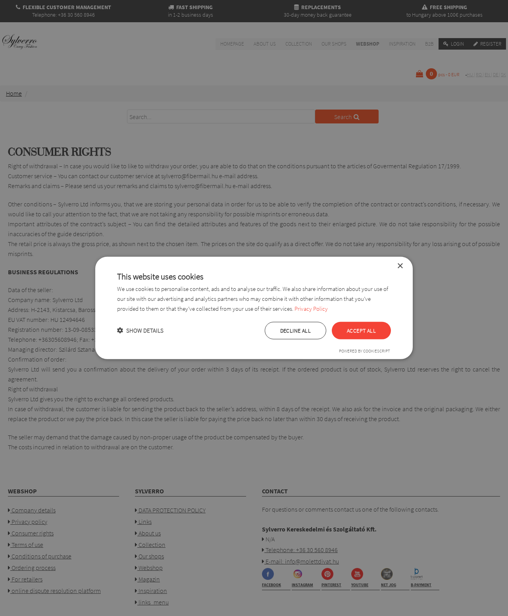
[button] (140, 330)
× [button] (400, 266)
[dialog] (254, 308)
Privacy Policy (311, 308)
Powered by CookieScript (364, 351)
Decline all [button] (295, 330)
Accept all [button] (361, 330)
